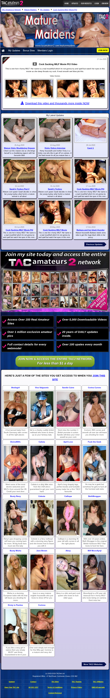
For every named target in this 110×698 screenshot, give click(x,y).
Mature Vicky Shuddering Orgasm (19, 148)
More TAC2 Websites (93, 664)
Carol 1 (90, 148)
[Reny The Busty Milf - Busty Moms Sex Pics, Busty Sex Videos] (15, 517)
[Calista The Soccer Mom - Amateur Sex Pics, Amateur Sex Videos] (42, 463)
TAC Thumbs (77, 682)
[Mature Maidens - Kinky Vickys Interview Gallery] (55, 130)
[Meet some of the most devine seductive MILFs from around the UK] (15, 463)
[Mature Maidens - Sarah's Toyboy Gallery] (55, 171)
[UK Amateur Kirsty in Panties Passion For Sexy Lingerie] (15, 626)
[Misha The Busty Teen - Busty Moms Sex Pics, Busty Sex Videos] (15, 572)
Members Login (45, 50)
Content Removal (55, 693)
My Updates (14, 50)
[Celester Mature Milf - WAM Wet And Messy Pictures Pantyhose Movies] (42, 517)
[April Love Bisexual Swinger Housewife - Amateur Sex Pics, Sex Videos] (68, 463)
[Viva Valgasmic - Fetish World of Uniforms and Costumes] (42, 409)
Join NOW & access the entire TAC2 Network (55, 361)
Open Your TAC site (11, 687)
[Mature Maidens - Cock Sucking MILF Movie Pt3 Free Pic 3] (68, 88)
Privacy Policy (76, 687)
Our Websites (86, 3)
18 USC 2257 (33, 687)
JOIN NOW (105, 3)
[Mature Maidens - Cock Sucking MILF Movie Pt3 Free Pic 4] (94, 88)
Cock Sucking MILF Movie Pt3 (90, 189)
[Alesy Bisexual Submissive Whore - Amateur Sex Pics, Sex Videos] (68, 572)
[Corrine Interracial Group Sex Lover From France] (42, 626)
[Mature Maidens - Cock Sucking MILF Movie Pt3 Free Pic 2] (42, 88)
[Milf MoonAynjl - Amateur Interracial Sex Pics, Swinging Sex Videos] (94, 572)
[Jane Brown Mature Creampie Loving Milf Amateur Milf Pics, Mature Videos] (42, 572)
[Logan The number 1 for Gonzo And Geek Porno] (94, 463)
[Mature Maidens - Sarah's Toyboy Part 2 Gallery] (19, 171)
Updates (75, 3)
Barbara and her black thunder (90, 230)
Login (96, 3)
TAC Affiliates (98, 682)
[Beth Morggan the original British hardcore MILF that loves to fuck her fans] (94, 517)
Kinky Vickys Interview (55, 148)
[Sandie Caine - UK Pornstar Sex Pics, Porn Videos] (68, 409)
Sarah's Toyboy (55, 189)
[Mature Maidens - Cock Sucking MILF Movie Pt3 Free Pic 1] (16, 88)
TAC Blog (55, 682)
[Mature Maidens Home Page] (4, 51)
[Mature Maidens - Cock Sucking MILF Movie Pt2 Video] (19, 212)
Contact (33, 682)
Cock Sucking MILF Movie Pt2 (19, 230)
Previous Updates (94, 244)
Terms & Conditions (55, 687)
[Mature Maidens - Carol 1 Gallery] (90, 130)
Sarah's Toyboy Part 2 (19, 189)
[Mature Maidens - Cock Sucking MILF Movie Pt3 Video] (90, 171)
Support (12, 682)
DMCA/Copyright (98, 687)
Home (67, 3)
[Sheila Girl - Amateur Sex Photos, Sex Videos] (15, 409)
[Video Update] (35, 64)
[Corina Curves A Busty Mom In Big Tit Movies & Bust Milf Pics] (94, 409)
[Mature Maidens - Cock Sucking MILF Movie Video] (55, 212)
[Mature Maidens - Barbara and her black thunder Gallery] (90, 212)
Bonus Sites (29, 50)
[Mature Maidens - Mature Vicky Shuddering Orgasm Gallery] (19, 130)
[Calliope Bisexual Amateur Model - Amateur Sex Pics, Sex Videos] (68, 517)
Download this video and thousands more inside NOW (57, 103)
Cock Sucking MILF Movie (55, 230)
